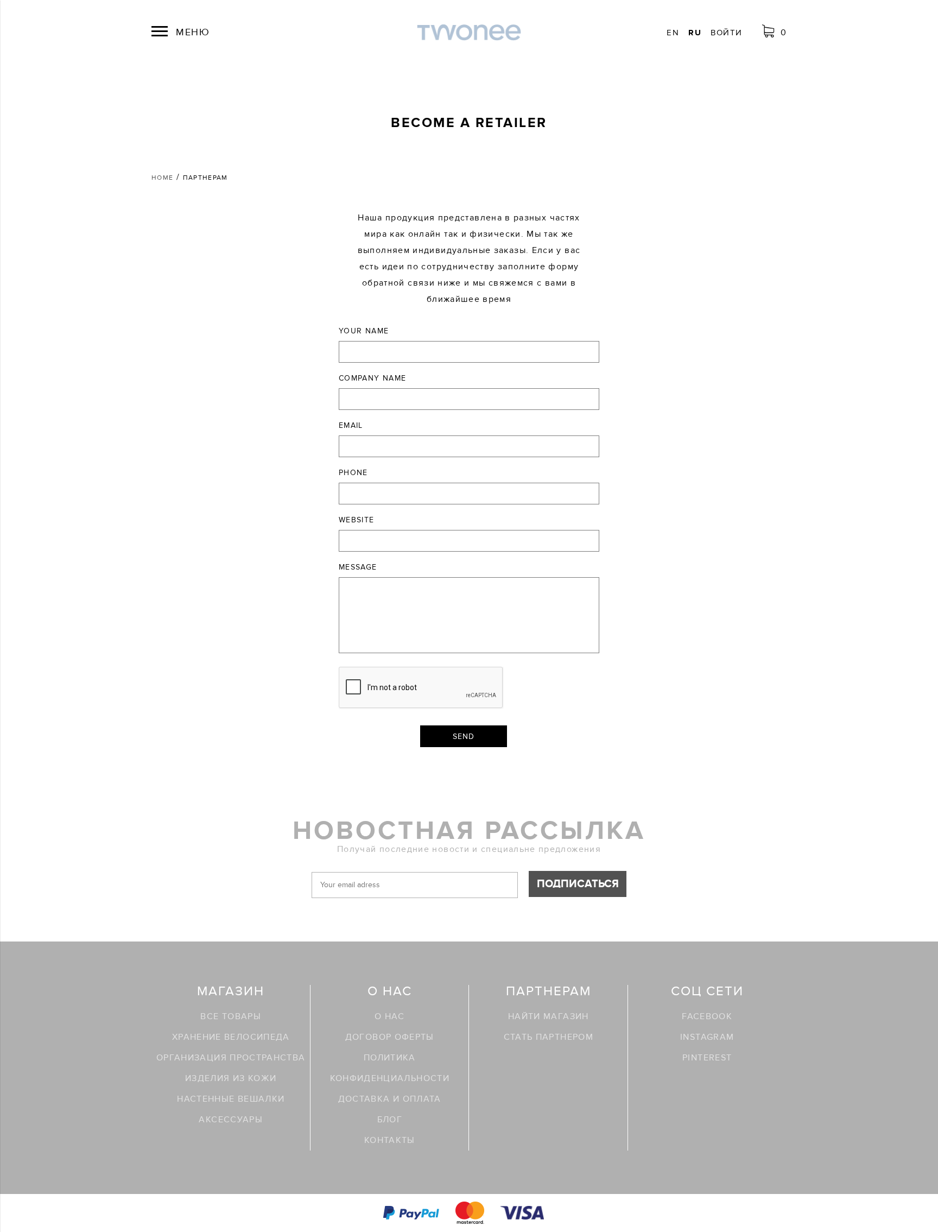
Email (351, 425)
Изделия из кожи (230, 1078)
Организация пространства (231, 1057)
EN (673, 32)
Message (358, 567)
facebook (707, 1016)
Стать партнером (548, 1037)
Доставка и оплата (389, 1099)
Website (357, 520)
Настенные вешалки (230, 1099)
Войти (726, 32)
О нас (389, 1016)
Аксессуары (231, 1119)
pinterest (707, 1057)
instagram (707, 1037)
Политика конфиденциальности (389, 1068)
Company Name (372, 378)
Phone (353, 472)
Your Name (364, 331)
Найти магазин (548, 1016)
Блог (389, 1119)
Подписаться (578, 883)
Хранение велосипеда (231, 1037)
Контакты (389, 1140)
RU (694, 32)
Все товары (230, 1016)
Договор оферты (389, 1037)
